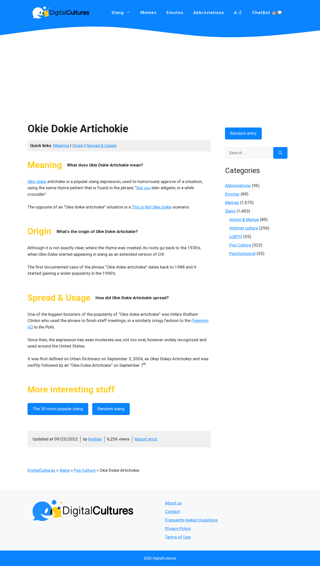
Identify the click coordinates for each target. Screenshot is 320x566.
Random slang (111, 408)
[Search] (280, 153)
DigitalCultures (41, 470)
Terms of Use (177, 537)
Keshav (95, 439)
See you (143, 187)
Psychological (242, 253)
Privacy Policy (178, 528)
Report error (146, 439)
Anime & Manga (244, 219)
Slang (64, 470)
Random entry (243, 133)
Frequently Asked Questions (191, 520)
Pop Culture (85, 470)
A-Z (238, 12)
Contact (172, 511)
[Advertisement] (160, 75)
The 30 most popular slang (58, 408)
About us (173, 503)
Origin (78, 145)
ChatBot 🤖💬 (267, 12)
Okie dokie (37, 181)
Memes (148, 12)
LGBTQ (235, 236)
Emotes (174, 12)
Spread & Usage (101, 145)
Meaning (61, 145)
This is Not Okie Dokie (152, 207)
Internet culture (243, 228)
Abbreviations (208, 12)
